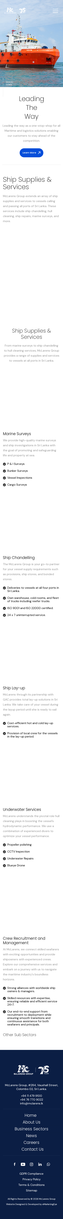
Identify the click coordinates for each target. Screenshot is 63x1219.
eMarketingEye (49, 1204)
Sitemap (31, 1190)
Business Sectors (31, 1129)
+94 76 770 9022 (31, 1099)
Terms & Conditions (31, 1185)
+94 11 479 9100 (31, 1096)
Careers (31, 1142)
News (31, 1136)
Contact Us (33, 1149)
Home (30, 1115)
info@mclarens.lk (31, 1103)
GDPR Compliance (31, 1174)
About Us (31, 1122)
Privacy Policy (32, 1179)
